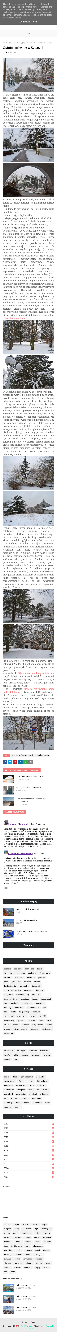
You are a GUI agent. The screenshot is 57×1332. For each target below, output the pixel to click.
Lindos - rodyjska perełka (26, 920)
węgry (37, 1267)
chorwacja (27, 1229)
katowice (33, 1051)
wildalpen (34, 1029)
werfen (49, 1025)
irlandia (18, 1242)
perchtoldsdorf (33, 1007)
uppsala (27, 1103)
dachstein (32, 973)
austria (35, 1224)
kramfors (41, 1085)
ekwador (46, 1233)
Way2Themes (26, 1326)
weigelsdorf (38, 1025)
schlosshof (8, 1016)
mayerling (40, 1003)
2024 (29, 1168)
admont (7, 969)
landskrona (9, 1090)
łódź (16, 1059)
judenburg (28, 990)
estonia (7, 1237)
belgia (44, 1224)
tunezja (39, 1263)
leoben (35, 999)
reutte (13, 1012)
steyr (41, 1020)
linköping (21, 1090)
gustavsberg (9, 1081)
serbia (17, 1259)
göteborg (30, 1081)
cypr (36, 1229)
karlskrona (20, 1085)
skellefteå (24, 1098)
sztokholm (36, 1098)
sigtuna (14, 1098)
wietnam (28, 1267)
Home (24, 1322)
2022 (29, 1159)
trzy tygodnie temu (15, 318)
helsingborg (42, 1081)
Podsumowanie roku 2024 (26, 1296)
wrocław (46, 1055)
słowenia (18, 1263)
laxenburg (25, 999)
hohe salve (24, 986)
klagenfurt (8, 995)
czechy (7, 1233)
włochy (47, 1267)
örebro (18, 1107)
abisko (7, 1077)
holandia (7, 1242)
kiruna (31, 1085)
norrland (33, 1094)
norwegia (8, 1255)
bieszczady (8, 1051)
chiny (17, 1229)
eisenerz (7, 977)
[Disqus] (28, 854)
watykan (17, 1267)
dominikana (26, 1233)
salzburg (36, 1012)
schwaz (33, 1016)
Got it (36, 22)
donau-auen (45, 973)
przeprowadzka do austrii (22, 755)
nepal (37, 1250)
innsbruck (36, 986)
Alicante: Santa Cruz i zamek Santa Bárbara (33, 931)
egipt (37, 1233)
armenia (25, 1224)
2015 (29, 1128)
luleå (30, 1090)
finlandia (17, 1237)
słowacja (7, 1263)
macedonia (8, 1250)
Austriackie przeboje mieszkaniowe (30, 776)
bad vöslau (29, 969)
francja (28, 1237)
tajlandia (29, 1263)
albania (7, 1224)
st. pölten (32, 1020)
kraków (7, 1055)
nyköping (44, 1094)
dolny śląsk (21, 1051)
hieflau (37, 982)
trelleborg (8, 1103)
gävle (20, 1081)
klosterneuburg (22, 995)
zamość (7, 1059)
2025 (29, 1172)
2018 (29, 1141)
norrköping (21, 1094)
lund (37, 1090)
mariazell (14, 1003)
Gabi (5, 52)
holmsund (8, 1085)
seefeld (43, 1016)
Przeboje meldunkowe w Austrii (28, 787)
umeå (18, 1103)
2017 (29, 1137)
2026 (29, 1177)
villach (6, 1025)
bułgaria (7, 1229)
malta (19, 1250)
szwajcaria (27, 1259)
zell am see (8, 1033)
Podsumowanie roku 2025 (26, 1285)
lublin (16, 1055)
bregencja (8, 973)
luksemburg (38, 1246)
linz (5, 1003)
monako (28, 1250)
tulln (49, 1020)
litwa (27, 1246)
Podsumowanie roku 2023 (26, 1307)
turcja (48, 1263)
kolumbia (47, 1242)
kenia (37, 1242)
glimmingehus (27, 1077)
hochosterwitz (10, 986)
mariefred (8, 1094)
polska (28, 1255)
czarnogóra (46, 1229)
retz (5, 1012)
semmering (9, 1020)
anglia (16, 1224)
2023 (29, 1164)
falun (15, 1077)
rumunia (7, 1259)
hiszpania (47, 1237)
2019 (29, 1146)
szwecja (39, 1259)
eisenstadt (19, 977)
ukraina (7, 1267)
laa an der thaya (10, 999)
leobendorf (46, 999)
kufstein (35, 995)
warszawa (36, 1055)
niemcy (46, 1250)
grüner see (16, 982)
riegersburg (24, 1012)
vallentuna (37, 1103)
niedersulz (19, 1007)
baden (39, 969)
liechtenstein (16, 1246)
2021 (29, 1155)
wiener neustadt (20, 1029)
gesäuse (41, 977)
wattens (26, 1025)
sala (5, 1098)
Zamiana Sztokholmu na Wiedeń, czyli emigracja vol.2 (30, 800)
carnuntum (20, 973)
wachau (16, 1025)
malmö (46, 1090)
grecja (36, 1237)
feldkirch (31, 977)
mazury (25, 1055)
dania (15, 1233)
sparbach (21, 1020)
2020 (29, 1150)
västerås (7, 1107)
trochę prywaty (23, 42)
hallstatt (27, 982)
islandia (28, 1242)
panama (19, 1255)
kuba (6, 1246)
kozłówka (44, 1051)
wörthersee (47, 1029)
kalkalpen (40, 990)
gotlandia (40, 1077)
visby (47, 1103)
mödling (7, 1007)
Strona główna (9, 42)
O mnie (33, 1322)
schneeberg (22, 1016)
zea (5, 1272)
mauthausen (27, 1003)
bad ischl (17, 969)
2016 (29, 1133)
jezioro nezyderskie (12, 990)
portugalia (39, 1255)
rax (44, 1007)
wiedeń (7, 1029)
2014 (29, 1124)
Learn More (24, 22)
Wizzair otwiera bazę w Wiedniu (36, 673)
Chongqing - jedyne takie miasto (28, 909)
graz (6, 982)
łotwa (13, 1272)
